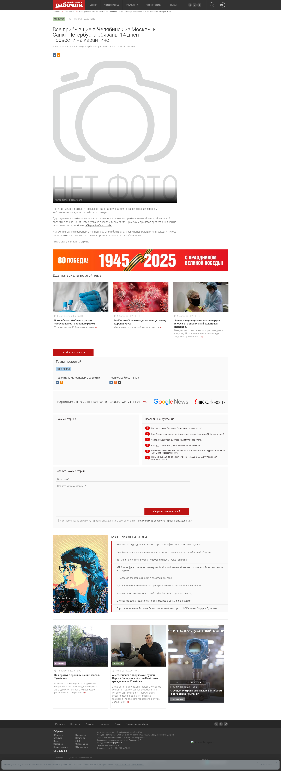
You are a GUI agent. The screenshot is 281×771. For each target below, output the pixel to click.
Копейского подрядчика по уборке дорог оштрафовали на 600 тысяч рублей (187, 434)
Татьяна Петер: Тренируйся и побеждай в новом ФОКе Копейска (152, 559)
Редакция (60, 724)
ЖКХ (77, 741)
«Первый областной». (98, 225)
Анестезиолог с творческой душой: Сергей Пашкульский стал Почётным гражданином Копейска (135, 678)
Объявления (132, 5)
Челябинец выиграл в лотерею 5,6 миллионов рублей (176, 440)
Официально (81, 747)
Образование (81, 744)
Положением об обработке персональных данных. (163, 520)
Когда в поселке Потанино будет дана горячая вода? (176, 428)
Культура (57, 738)
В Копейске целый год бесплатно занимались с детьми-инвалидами (154, 600)
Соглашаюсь (267, 765)
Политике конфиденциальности (130, 764)
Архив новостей (153, 5)
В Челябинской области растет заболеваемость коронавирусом (74, 322)
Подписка (104, 724)
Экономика (80, 735)
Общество (58, 735)
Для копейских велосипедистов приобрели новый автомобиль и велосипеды (159, 585)
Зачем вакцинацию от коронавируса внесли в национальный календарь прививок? (197, 323)
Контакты (75, 724)
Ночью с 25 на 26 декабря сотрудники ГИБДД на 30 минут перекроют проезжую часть (184, 458)
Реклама (173, 5)
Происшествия (60, 747)
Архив (117, 724)
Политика (80, 738)
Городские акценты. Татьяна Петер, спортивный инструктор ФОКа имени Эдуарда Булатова (167, 608)
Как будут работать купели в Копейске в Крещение (175, 445)
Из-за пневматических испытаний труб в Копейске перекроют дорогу (155, 593)
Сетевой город (111, 5)
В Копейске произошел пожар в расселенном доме (144, 578)
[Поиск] (212, 4)
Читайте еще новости (73, 352)
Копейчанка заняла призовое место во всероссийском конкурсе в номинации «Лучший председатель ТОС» (188, 451)
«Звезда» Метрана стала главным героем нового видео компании (196, 692)
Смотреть (194, 682)
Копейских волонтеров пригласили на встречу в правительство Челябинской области (164, 552)
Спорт (56, 741)
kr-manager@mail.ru (114, 743)
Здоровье (58, 744)
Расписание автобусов (137, 724)
